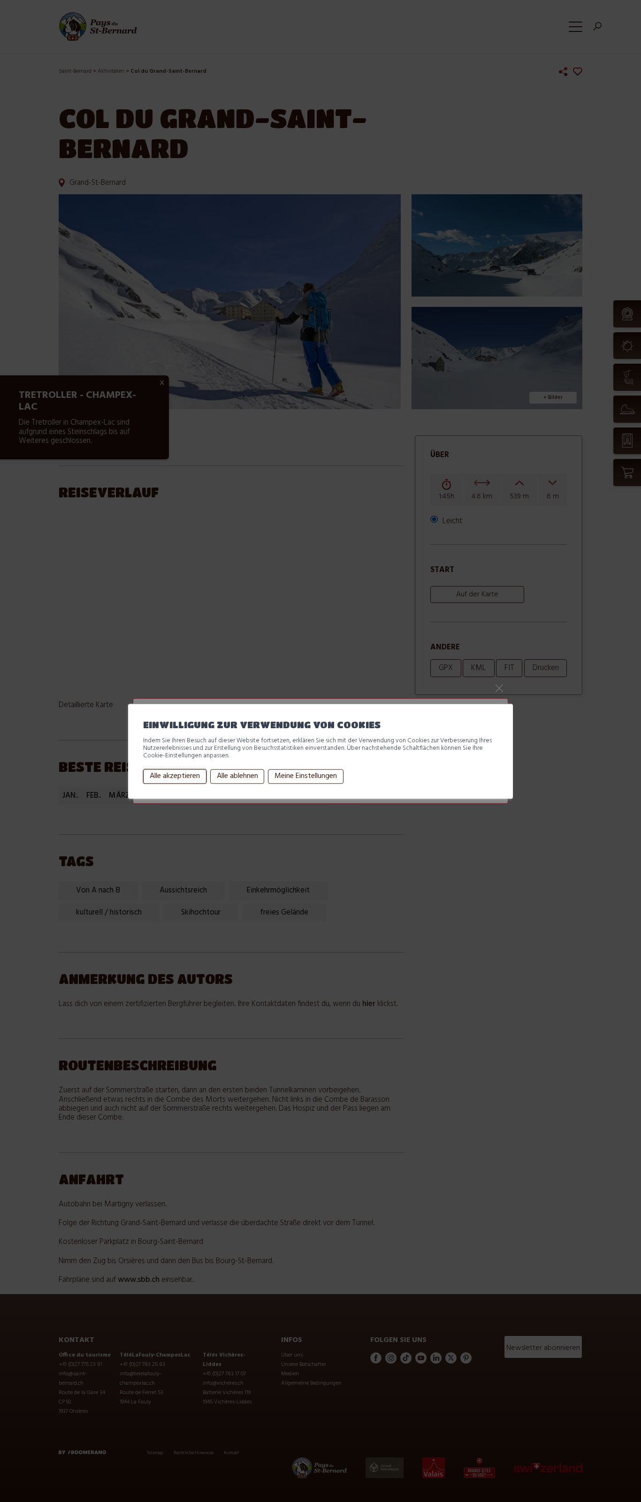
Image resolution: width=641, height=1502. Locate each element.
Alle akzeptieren (175, 776)
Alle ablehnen (237, 776)
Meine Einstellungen (306, 776)
